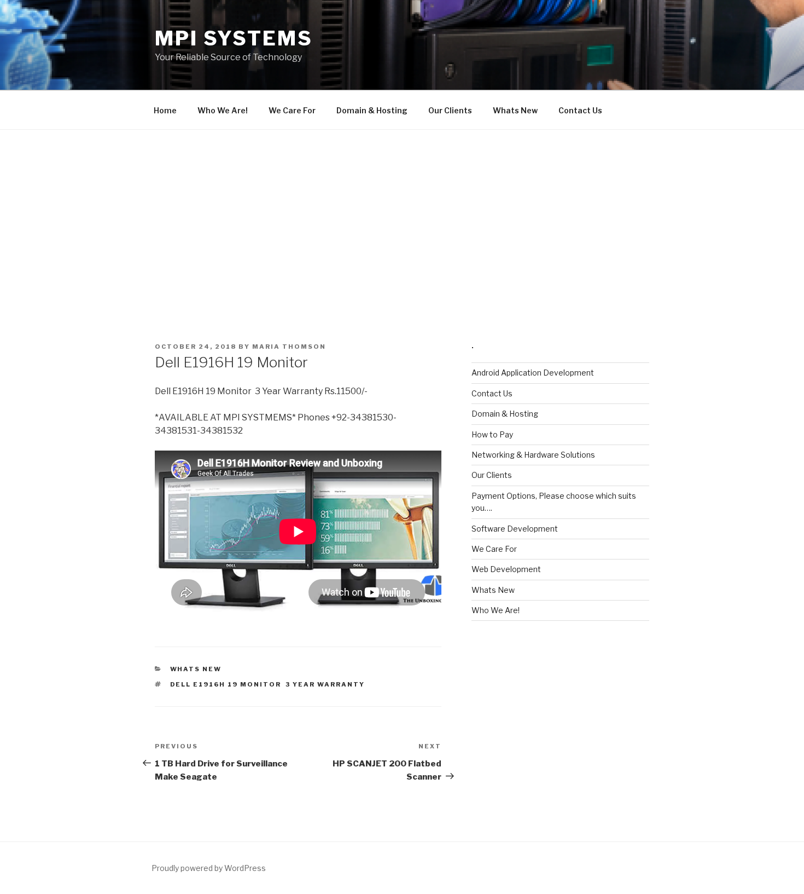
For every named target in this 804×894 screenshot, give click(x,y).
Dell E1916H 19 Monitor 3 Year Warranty (267, 684)
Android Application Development (532, 372)
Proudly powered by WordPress (209, 868)
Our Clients (450, 110)
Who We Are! (222, 110)
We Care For (292, 110)
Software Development (514, 528)
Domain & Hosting (371, 110)
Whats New (515, 110)
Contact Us (580, 110)
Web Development (506, 569)
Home (165, 110)
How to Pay (492, 434)
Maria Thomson (289, 346)
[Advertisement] (402, 212)
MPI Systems (234, 38)
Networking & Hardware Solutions (533, 454)
